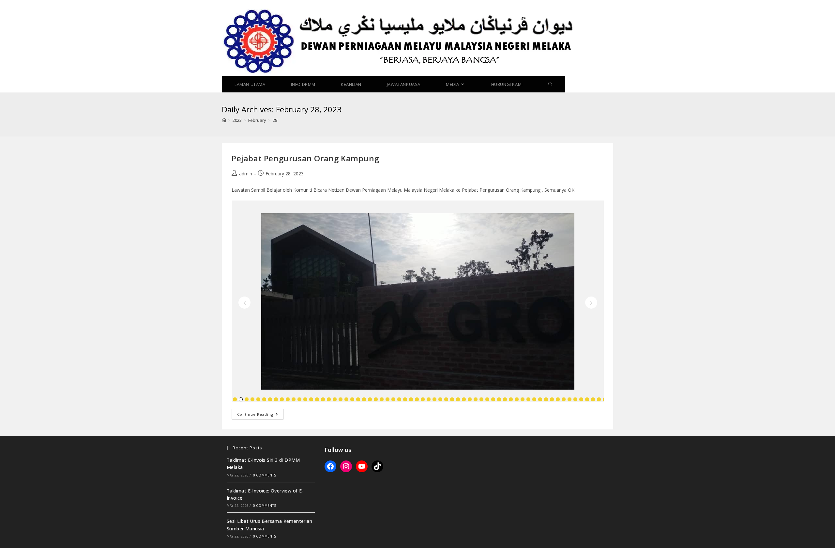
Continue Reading (260, 415)
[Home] (224, 120)
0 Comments (264, 475)
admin (245, 173)
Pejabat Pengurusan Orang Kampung (305, 158)
